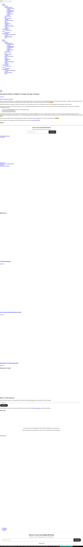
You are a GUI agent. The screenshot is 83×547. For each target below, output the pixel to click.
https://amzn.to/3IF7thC (35, 120)
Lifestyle (1, 136)
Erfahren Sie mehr (69, 546)
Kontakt (4, 530)
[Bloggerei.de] (2, 523)
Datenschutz (4, 529)
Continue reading (41, 543)
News (1, 91)
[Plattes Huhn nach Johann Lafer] (6, 474)
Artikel (38, 118)
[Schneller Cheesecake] (6, 498)
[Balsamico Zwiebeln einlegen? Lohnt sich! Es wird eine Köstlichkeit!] (6, 461)
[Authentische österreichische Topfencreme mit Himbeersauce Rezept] (6, 486)
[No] (72, 546)
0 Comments (2, 137)
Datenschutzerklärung (37, 408)
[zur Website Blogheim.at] (3, 526)
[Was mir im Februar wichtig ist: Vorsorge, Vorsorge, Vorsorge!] (6, 99)
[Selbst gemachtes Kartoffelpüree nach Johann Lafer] (6, 511)
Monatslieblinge (7, 136)
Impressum (4, 528)
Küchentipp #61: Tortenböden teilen (7, 163)
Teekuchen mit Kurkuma (5, 165)
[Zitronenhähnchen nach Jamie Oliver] (6, 449)
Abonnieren (52, 131)
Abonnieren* (3, 405)
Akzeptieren (62, 546)
